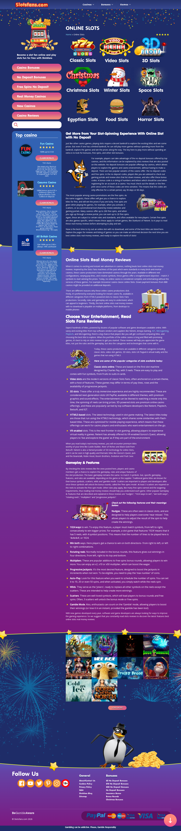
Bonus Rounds (112, 796)
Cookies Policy (85, 783)
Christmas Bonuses (114, 799)
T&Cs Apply (46, 163)
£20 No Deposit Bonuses (117, 787)
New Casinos (26, 106)
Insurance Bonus (113, 793)
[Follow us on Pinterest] (48, 783)
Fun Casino (46, 143)
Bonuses (106, 4)
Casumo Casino (46, 182)
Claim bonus (47, 158)
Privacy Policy (85, 787)
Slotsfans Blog (85, 793)
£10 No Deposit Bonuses (117, 783)
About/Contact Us (87, 780)
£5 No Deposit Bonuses (116, 780)
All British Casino (46, 236)
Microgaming (162, 331)
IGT (153, 331)
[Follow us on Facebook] (22, 783)
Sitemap (83, 796)
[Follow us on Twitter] (39, 783)
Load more (117, 708)
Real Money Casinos (31, 96)
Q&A (81, 790)
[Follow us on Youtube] (30, 783)
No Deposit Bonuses (31, 77)
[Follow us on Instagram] (57, 783)
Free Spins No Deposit (33, 87)
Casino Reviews (28, 115)
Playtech (70, 334)
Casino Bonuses (28, 67)
